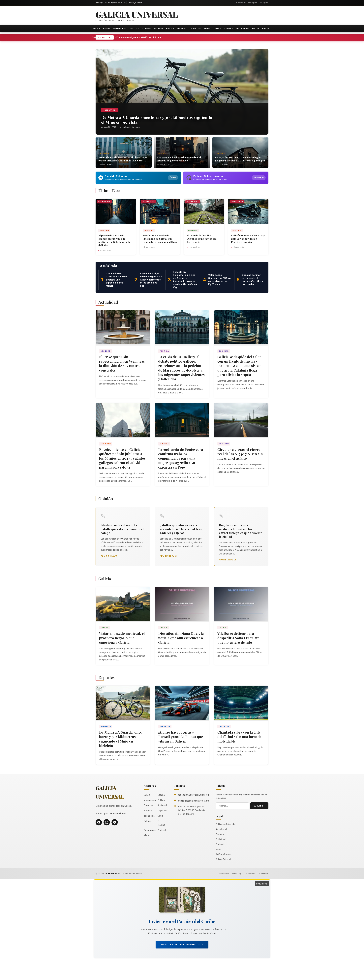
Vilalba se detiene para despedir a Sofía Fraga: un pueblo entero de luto (238, 637)
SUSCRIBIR (259, 806)
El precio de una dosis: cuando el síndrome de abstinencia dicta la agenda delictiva (114, 240)
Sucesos (170, 28)
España (106, 28)
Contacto (220, 834)
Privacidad (224, 873)
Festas (255, 28)
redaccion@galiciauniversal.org (193, 794)
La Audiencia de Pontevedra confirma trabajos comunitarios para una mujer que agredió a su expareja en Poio (180, 458)
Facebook (241, 3)
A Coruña (104, 153)
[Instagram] (107, 822)
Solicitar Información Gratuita (182, 944)
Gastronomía (242, 28)
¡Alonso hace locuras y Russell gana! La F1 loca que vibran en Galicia (180, 736)
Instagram (253, 3)
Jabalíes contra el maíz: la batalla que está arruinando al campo (122, 529)
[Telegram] (114, 822)
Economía (146, 28)
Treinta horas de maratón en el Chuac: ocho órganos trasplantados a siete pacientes (122, 159)
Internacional (120, 28)
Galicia (96, 28)
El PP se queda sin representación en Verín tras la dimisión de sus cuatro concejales (122, 363)
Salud (207, 28)
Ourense (192, 230)
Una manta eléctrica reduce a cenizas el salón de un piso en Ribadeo (179, 159)
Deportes (182, 28)
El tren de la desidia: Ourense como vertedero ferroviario (202, 239)
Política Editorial (223, 859)
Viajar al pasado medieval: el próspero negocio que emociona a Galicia (122, 637)
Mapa (146, 835)
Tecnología (195, 28)
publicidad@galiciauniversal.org (193, 800)
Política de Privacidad (226, 824)
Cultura (217, 28)
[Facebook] (99, 822)
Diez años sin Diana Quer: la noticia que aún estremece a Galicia (181, 637)
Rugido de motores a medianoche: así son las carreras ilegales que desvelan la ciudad (240, 531)
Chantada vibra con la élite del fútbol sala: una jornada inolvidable (239, 736)
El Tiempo (228, 28)
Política (135, 28)
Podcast (266, 28)
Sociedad (158, 28)
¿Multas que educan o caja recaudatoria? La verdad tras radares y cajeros (181, 529)
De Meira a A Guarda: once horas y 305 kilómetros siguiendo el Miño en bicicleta (148, 37)
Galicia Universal (137, 14)
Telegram (264, 3)
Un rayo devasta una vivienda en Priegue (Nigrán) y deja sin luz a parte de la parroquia (240, 159)
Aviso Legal (221, 829)
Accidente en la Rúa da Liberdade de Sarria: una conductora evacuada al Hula (160, 239)
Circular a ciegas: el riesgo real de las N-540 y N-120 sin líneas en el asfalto (240, 453)
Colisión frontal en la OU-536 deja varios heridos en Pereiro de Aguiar (248, 239)
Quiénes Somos (223, 854)
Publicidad (221, 839)
